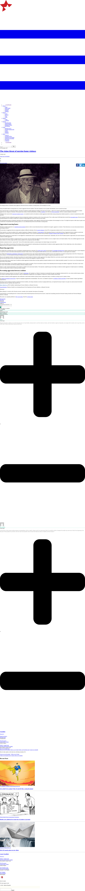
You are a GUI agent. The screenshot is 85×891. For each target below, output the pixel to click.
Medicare (2, 847)
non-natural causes (74, 217)
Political (4, 112)
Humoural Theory (8, 125)
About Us (7, 135)
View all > (2, 734)
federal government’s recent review (9, 278)
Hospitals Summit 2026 (9, 129)
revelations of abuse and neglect (59, 278)
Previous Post (2, 298)
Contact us (7, 140)
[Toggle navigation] (1, 16)
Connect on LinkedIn (34, 749)
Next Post (2, 300)
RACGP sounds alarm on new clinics (9, 850)
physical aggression (55, 211)
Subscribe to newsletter (9, 138)
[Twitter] (80, 165)
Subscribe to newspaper (9, 137)
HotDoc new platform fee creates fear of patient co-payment (15, 819)
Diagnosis (7, 109)
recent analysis (41, 232)
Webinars (7, 111)
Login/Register (8, 104)
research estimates (40, 230)
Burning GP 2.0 (8, 128)
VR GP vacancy (3, 740)
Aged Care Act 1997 (42, 250)
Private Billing (3, 873)
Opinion (4, 118)
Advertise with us (8, 136)
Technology (16, 817)
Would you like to (3, 736)
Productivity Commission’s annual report (15, 253)
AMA (6, 117)
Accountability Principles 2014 (58, 250)
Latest (6, 107)
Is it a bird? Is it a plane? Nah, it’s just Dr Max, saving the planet (16, 788)
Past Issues (7, 139)
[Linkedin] (83, 165)
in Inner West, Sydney (4, 741)
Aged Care (2, 156)
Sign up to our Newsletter (5, 749)
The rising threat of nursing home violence (18, 151)
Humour (4, 121)
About (3, 134)
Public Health (7, 108)
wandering (43, 211)
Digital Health (3, 817)
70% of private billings (4, 868)
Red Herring (7, 126)
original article (30, 296)
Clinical (4, 105)
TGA (6, 116)
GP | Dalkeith (2, 872)
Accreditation (3, 786)
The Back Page (8, 122)
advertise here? (3, 737)
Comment (7, 120)
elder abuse (26, 273)
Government (7, 156)
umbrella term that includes (20, 226)
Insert (13, 890)
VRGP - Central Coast (4, 745)
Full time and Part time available (6, 746)
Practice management (10, 817)
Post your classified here (5, 748)
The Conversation (3, 163)
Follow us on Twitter (14, 749)
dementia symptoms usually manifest (56, 233)
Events (3, 127)
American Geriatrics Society (17, 213)
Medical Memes (8, 123)
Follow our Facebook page (24, 749)
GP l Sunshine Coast (4, 867)
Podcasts (6, 110)
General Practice (13, 786)
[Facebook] (77, 165)
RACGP (6, 114)
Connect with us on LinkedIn (17, 755)
